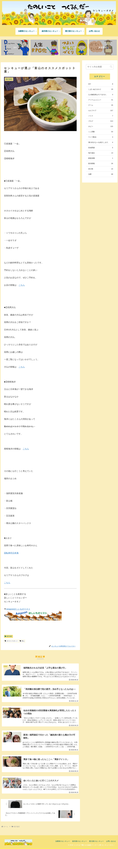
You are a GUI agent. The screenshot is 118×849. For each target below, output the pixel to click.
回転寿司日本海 (11, 553)
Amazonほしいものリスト (18, 609)
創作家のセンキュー (79, 841)
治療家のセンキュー (62, 841)
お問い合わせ (111, 841)
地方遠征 (9, 636)
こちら (22, 285)
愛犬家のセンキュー (96, 841)
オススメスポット (12, 641)
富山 (23, 641)
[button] (111, 66)
